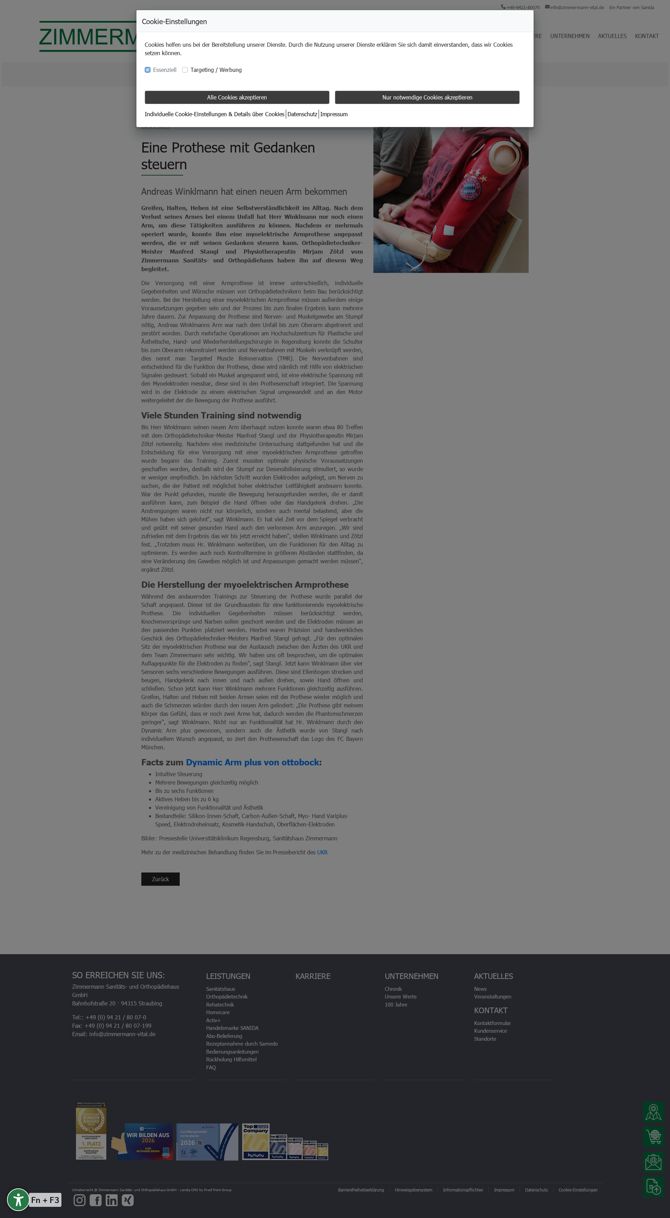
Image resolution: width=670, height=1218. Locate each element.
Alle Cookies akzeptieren (237, 97)
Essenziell (165, 69)
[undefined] (18, 1199)
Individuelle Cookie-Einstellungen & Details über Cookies (214, 114)
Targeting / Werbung (216, 69)
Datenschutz (302, 114)
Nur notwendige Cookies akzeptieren (427, 97)
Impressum (334, 114)
